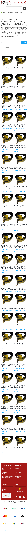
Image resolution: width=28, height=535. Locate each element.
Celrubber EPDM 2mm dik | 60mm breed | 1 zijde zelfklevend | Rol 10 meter (20, 386)
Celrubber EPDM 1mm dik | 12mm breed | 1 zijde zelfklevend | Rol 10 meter (7, 87)
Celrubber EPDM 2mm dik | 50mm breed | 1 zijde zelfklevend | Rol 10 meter (7, 386)
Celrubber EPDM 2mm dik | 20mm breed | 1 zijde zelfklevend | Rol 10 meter (7, 326)
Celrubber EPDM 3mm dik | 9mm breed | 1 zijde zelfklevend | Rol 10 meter (7, 449)
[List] (4, 42)
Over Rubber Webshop (18, 472)
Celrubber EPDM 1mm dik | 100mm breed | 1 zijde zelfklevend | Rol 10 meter (20, 146)
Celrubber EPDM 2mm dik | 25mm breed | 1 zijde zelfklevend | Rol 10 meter (20, 326)
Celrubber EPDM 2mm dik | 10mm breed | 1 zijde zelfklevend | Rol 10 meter (7, 288)
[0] (24, 3)
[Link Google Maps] (6, 494)
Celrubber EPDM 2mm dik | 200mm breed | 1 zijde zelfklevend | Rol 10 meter (7, 428)
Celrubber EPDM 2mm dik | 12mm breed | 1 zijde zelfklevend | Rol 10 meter (20, 288)
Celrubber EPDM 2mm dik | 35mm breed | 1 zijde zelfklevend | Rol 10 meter (20, 345)
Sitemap (16, 480)
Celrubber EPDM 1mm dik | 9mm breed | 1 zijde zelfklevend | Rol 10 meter (7, 69)
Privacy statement (18, 476)
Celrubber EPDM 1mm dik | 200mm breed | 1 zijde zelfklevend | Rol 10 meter (7, 167)
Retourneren (17, 477)
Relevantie (7, 47)
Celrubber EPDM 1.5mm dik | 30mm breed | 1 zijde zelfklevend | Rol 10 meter (20, 225)
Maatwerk (16, 473)
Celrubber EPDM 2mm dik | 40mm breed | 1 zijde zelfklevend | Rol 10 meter (7, 365)
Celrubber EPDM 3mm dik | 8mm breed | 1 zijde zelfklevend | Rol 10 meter (20, 428)
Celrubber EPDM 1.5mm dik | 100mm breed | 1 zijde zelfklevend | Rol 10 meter (7, 267)
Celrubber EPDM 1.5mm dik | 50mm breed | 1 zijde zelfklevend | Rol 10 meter (20, 246)
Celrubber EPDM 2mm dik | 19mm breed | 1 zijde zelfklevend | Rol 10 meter (20, 307)
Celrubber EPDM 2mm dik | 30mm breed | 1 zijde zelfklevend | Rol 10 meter (7, 345)
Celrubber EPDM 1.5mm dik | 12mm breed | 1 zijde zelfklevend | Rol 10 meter (20, 188)
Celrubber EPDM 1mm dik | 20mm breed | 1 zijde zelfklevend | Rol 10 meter (7, 106)
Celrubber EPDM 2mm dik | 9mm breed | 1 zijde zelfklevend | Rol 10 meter (20, 267)
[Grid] (1, 42)
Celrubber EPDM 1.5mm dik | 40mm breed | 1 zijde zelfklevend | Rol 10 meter (7, 246)
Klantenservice (17, 468)
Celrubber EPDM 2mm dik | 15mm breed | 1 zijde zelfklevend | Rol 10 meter (7, 307)
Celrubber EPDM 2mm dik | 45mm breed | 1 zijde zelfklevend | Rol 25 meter (20, 365)
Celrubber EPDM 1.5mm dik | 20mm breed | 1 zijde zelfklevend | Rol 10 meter (20, 207)
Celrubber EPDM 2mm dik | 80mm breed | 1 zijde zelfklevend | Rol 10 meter (7, 407)
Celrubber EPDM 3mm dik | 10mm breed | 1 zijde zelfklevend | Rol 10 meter (20, 449)
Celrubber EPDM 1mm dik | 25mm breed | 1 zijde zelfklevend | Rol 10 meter (20, 106)
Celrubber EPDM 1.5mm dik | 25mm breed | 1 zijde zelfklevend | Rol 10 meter (7, 225)
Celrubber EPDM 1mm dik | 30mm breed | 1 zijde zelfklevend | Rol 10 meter (7, 125)
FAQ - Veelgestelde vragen (19, 469)
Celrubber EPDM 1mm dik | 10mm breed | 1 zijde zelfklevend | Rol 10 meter (20, 69)
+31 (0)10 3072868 (6, 488)
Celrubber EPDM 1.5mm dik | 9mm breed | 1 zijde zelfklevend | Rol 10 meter (20, 167)
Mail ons (4, 489)
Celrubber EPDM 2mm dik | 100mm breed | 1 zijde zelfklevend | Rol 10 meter (20, 407)
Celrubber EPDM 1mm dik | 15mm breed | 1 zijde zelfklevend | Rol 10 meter (20, 87)
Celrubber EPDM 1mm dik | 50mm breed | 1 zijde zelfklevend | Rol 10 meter (7, 146)
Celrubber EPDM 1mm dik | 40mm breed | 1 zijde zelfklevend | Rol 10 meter (20, 125)
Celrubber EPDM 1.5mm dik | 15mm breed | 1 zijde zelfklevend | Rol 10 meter (7, 207)
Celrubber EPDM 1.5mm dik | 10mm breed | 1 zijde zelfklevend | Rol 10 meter (7, 188)
